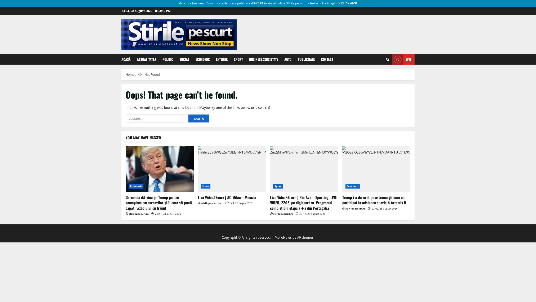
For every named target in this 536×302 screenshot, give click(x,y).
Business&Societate (263, 59)
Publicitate (306, 59)
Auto (287, 59)
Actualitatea (146, 59)
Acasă (126, 59)
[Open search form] (387, 60)
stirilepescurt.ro (139, 214)
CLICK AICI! (349, 3)
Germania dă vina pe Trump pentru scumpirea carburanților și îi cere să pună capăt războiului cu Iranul (159, 203)
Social (184, 59)
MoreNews (283, 237)
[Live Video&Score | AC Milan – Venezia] (232, 169)
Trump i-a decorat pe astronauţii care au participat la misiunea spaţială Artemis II (374, 200)
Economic (203, 59)
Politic (167, 59)
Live (408, 59)
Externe (222, 59)
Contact (327, 59)
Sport (238, 59)
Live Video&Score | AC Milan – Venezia (227, 197)
